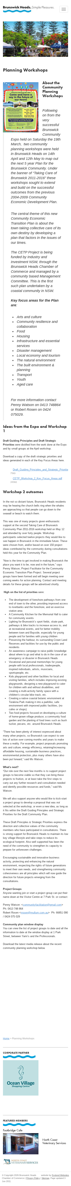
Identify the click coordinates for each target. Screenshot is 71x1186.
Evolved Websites (60, 1175)
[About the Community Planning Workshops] (20, 106)
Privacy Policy (33, 1178)
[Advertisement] (35, 993)
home (6, 1038)
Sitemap (45, 1178)
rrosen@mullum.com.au (34, 912)
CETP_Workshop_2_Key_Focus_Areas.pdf (37, 478)
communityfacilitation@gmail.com (42, 904)
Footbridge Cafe (12, 1130)
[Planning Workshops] (35, 37)
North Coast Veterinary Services (54, 1141)
